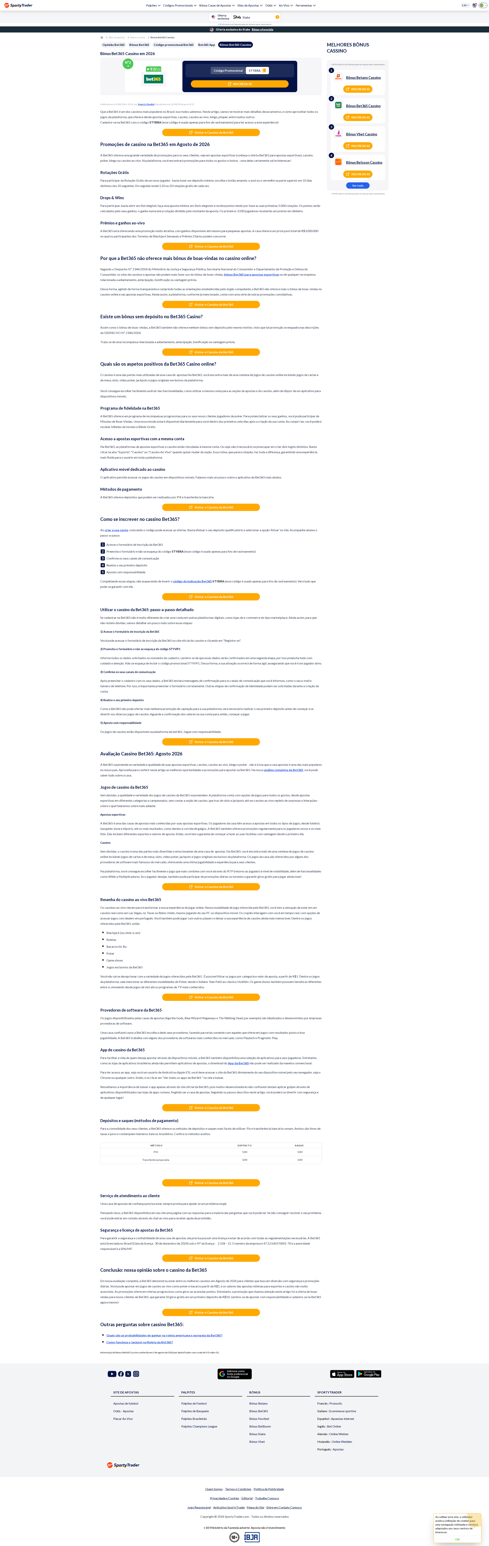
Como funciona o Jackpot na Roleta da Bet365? (139, 1342)
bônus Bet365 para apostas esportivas (251, 274)
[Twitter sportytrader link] (128, 1373)
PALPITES (188, 1392)
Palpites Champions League (199, 1426)
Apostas (338, 1449)
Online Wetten (338, 1434)
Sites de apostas (117, 37)
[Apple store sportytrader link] (342, 1374)
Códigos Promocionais (178, 5)
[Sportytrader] (18, 5)
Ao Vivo (284, 5)
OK (457, 1539)
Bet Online (334, 1426)
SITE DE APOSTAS (126, 1392)
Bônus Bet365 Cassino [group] (235, 44)
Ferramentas (304, 5)
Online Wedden (342, 1441)
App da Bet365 (238, 1063)
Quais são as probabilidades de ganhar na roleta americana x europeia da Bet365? (164, 1335)
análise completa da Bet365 (283, 770)
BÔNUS (254, 1392)
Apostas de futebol (125, 1403)
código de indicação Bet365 (192, 581)
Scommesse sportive (342, 1411)
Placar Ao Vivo (123, 1418)
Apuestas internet (342, 1418)
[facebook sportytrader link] (121, 1373)
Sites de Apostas (248, 5)
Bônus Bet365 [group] (139, 44)
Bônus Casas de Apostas (215, 5)
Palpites (151, 5)
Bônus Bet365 (258, 1411)
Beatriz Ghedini (146, 104)
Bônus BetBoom (260, 1426)
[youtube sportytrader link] (112, 1373)
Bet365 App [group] (206, 44)
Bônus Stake (257, 1434)
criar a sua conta (116, 530)
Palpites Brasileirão (194, 1418)
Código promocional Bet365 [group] (174, 44)
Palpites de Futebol (194, 1403)
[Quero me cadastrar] (474, 5)
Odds (269, 5)
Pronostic (336, 1403)
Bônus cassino (137, 37)
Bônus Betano (258, 1403)
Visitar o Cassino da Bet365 (213, 132)
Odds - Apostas (123, 1411)
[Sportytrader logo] (244, 1465)
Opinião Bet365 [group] (113, 44)
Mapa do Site (255, 1507)
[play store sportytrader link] (368, 1374)
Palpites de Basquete (195, 1411)
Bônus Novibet (259, 1418)
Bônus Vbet (257, 1441)
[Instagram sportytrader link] (136, 1373)
